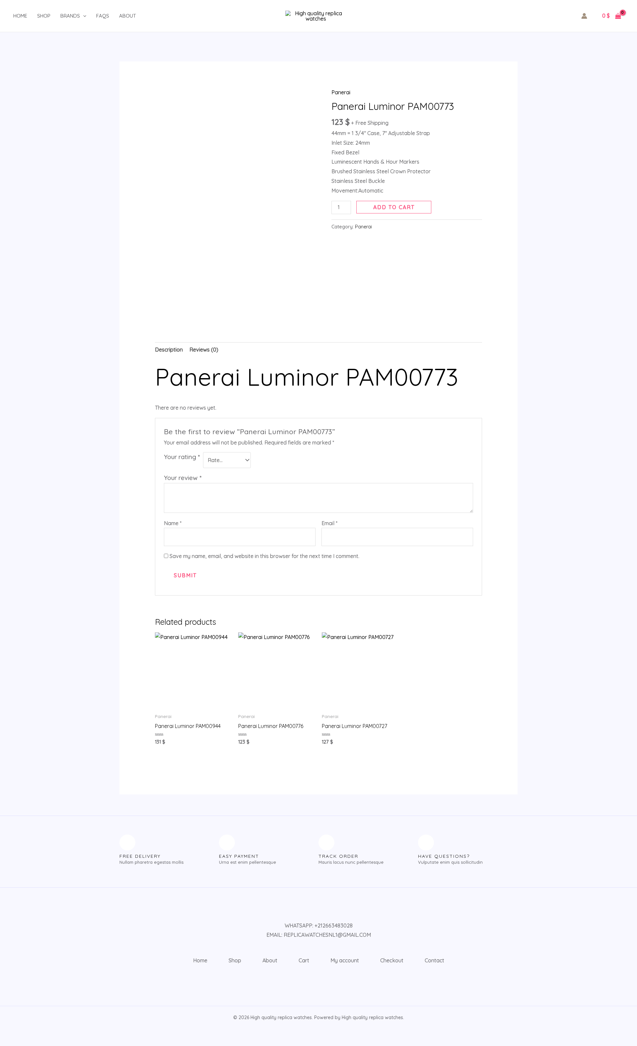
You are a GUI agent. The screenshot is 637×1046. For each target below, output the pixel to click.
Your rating (182, 457)
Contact (434, 960)
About (127, 16)
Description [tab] (169, 349)
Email (329, 523)
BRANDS (70, 16)
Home (20, 16)
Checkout (391, 960)
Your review (182, 478)
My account (344, 960)
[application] (83, 16)
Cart (304, 960)
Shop (43, 16)
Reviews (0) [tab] (203, 349)
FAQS (102, 16)
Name (172, 523)
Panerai (340, 92)
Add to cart (394, 207)
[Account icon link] (584, 16)
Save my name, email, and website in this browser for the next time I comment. (264, 556)
